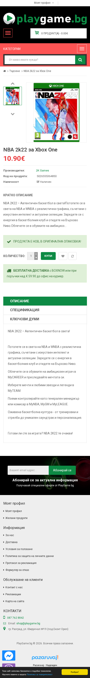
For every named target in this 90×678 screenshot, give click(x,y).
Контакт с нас (14, 587)
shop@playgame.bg (28, 623)
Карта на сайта (14, 601)
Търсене (14, 71)
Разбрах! (75, 671)
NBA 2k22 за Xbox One (37, 71)
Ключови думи (24, 319)
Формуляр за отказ (17, 570)
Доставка (11, 542)
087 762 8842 (15, 617)
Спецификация (24, 310)
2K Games (42, 170)
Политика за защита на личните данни (29, 556)
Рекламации (13, 594)
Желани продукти (16, 518)
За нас (9, 535)
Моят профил (13, 511)
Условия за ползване (19, 549)
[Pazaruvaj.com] (45, 658)
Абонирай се (62, 470)
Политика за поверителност (39, 674)
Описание (19, 301)
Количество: (14, 256)
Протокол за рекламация (20, 563)
